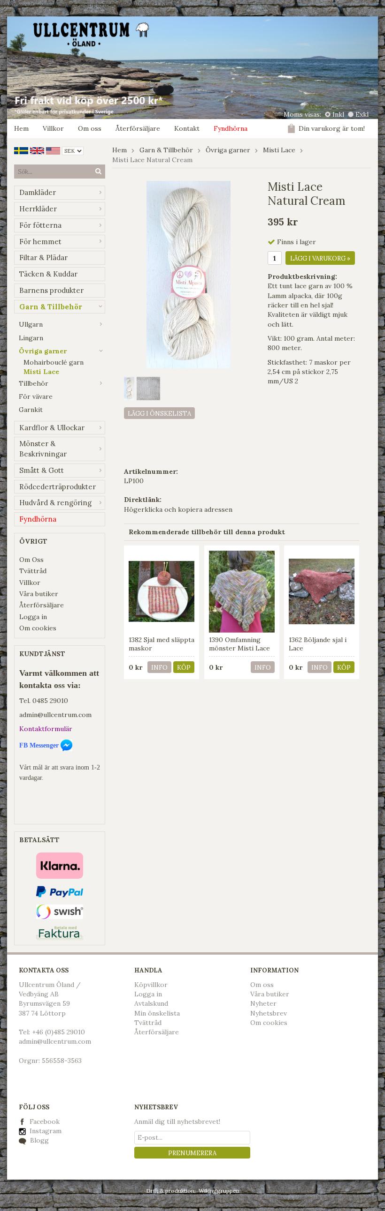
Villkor (53, 128)
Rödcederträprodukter (57, 486)
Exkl (362, 114)
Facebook (45, 1121)
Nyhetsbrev (268, 1013)
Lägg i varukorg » (320, 258)
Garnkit (31, 409)
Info (159, 668)
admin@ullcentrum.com (55, 714)
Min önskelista (157, 1013)
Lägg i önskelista (159, 414)
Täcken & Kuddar (48, 273)
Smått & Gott (41, 470)
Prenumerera (192, 1153)
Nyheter (263, 1003)
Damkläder (37, 192)
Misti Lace (41, 371)
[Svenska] (21, 150)
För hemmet (40, 241)
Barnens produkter (51, 290)
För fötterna (40, 225)
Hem (21, 128)
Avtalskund (151, 1003)
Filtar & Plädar (43, 257)
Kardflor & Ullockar (52, 427)
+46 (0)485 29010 (58, 1032)
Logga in (33, 617)
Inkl (338, 114)
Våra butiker (38, 594)
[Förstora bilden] (188, 273)
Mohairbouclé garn (53, 362)
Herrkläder (38, 208)
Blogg (38, 1140)
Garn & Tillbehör (50, 306)
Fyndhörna (230, 128)
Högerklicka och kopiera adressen (178, 509)
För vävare (36, 396)
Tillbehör (33, 383)
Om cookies (37, 628)
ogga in (150, 994)
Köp (184, 668)
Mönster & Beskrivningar (43, 448)
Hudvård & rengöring (55, 502)
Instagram (45, 1131)
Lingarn (31, 338)
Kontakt (187, 128)
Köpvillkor (151, 984)
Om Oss (31, 559)
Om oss (89, 128)
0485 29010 (50, 700)
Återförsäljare (138, 128)
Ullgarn (31, 324)
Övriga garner (43, 351)
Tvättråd (32, 571)
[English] (37, 150)
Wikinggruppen (219, 1190)
